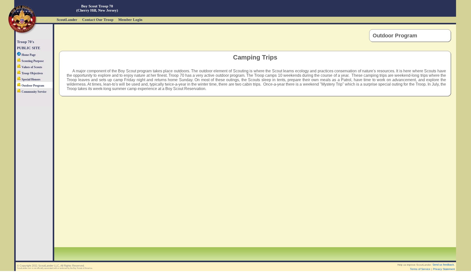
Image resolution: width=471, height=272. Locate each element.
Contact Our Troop (97, 20)
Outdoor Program (32, 85)
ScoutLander (67, 20)
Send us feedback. (443, 264)
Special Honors (30, 79)
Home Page (28, 55)
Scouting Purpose (32, 61)
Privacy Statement (444, 269)
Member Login (130, 20)
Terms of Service (420, 269)
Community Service (33, 91)
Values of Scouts (31, 67)
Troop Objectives (32, 73)
